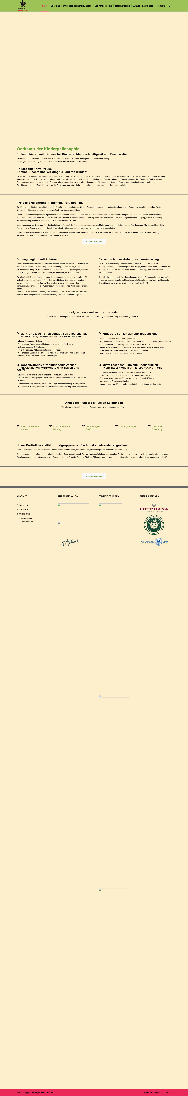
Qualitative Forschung (157, 428)
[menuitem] (45, 5)
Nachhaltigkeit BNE (93, 428)
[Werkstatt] (23, 5)
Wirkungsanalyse (127, 426)
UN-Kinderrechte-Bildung (62, 428)
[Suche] (168, 5)
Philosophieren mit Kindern (29, 428)
